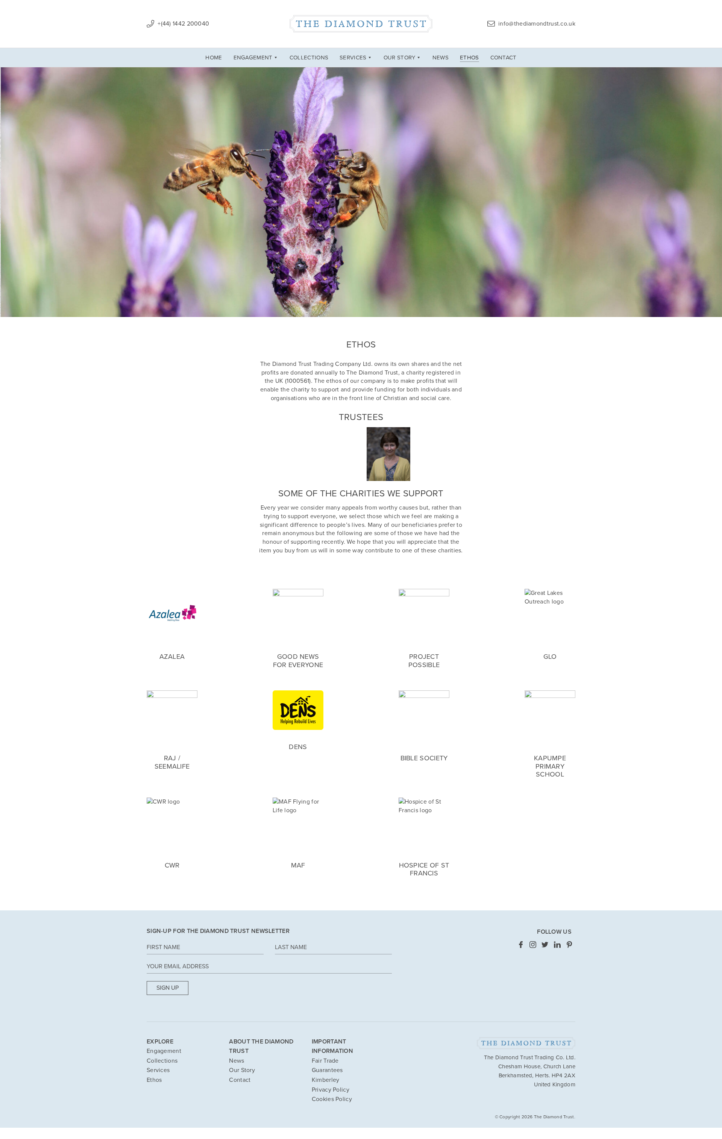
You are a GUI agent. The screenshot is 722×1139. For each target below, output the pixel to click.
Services (353, 57)
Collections (309, 57)
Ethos (469, 57)
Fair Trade (325, 1061)
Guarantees (327, 1070)
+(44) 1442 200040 (182, 23)
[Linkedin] (557, 944)
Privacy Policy (330, 1090)
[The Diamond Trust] (361, 24)
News (440, 57)
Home (213, 57)
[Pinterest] (569, 944)
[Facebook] (521, 944)
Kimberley (326, 1080)
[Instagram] (533, 944)
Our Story (400, 57)
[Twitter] (545, 944)
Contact (503, 57)
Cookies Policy (332, 1099)
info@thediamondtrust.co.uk (536, 23)
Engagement (253, 57)
